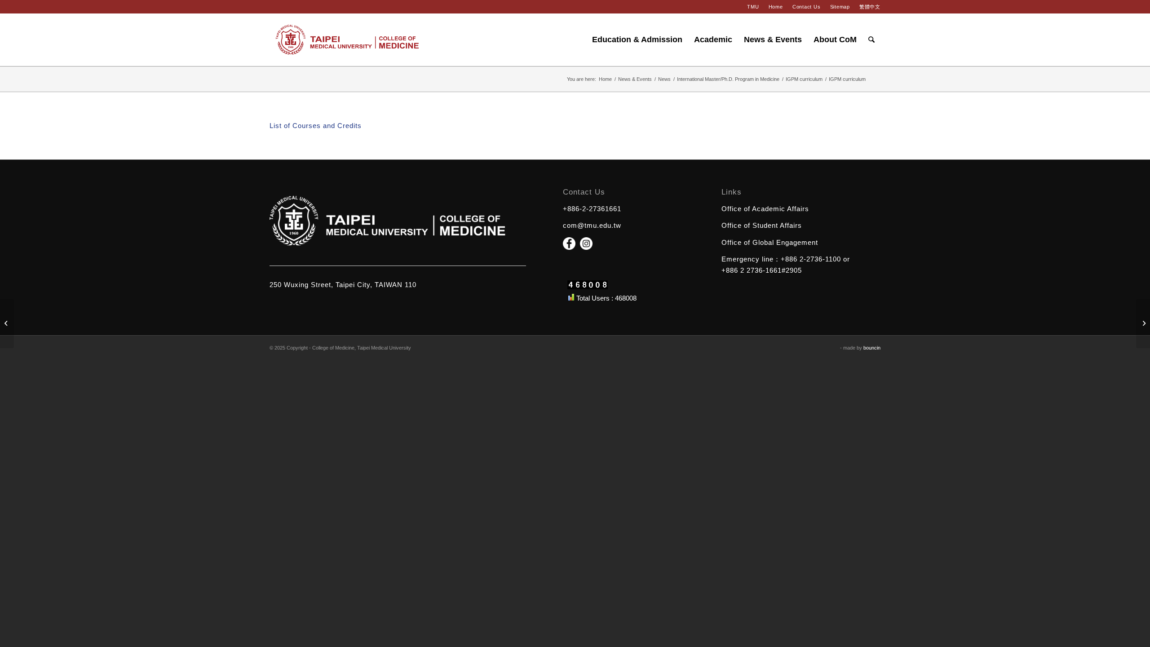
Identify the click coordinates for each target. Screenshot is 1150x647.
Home (776, 6)
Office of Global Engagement (769, 242)
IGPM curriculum (804, 79)
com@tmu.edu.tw (592, 225)
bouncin (871, 347)
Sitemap (840, 6)
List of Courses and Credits (316, 125)
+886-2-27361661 (592, 209)
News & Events (635, 79)
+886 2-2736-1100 (811, 259)
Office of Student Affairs (761, 225)
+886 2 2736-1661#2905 (761, 270)
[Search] (871, 39)
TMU (753, 6)
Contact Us (806, 6)
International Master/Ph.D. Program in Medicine (728, 79)
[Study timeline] (7, 323)
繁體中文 (869, 6)
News (664, 79)
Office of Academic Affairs (765, 209)
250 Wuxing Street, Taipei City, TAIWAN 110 (343, 284)
